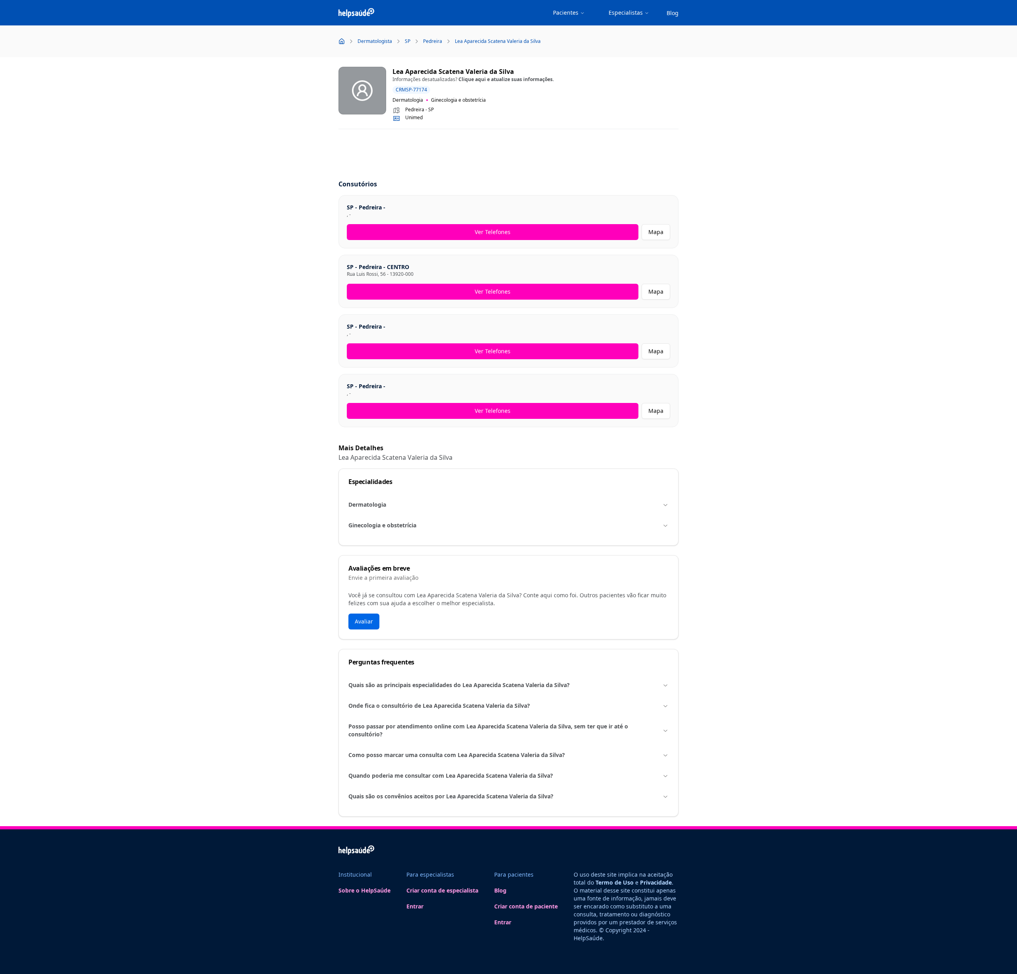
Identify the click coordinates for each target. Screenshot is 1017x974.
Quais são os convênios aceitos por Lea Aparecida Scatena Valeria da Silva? (450, 796)
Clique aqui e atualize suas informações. (506, 79)
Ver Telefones (492, 232)
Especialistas (626, 12)
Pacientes (565, 12)
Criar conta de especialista (442, 890)
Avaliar (364, 621)
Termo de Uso (615, 882)
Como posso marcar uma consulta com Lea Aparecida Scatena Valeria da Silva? (456, 755)
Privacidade (656, 882)
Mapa (655, 232)
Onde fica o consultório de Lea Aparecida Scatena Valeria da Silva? (439, 705)
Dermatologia (367, 504)
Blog (673, 13)
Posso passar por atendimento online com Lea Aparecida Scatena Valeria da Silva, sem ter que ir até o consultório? (488, 730)
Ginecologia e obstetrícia (382, 525)
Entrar (414, 906)
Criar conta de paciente (526, 906)
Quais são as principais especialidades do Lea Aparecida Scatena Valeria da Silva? (459, 685)
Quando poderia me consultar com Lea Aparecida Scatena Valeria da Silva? (450, 775)
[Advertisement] (508, 155)
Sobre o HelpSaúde (364, 890)
